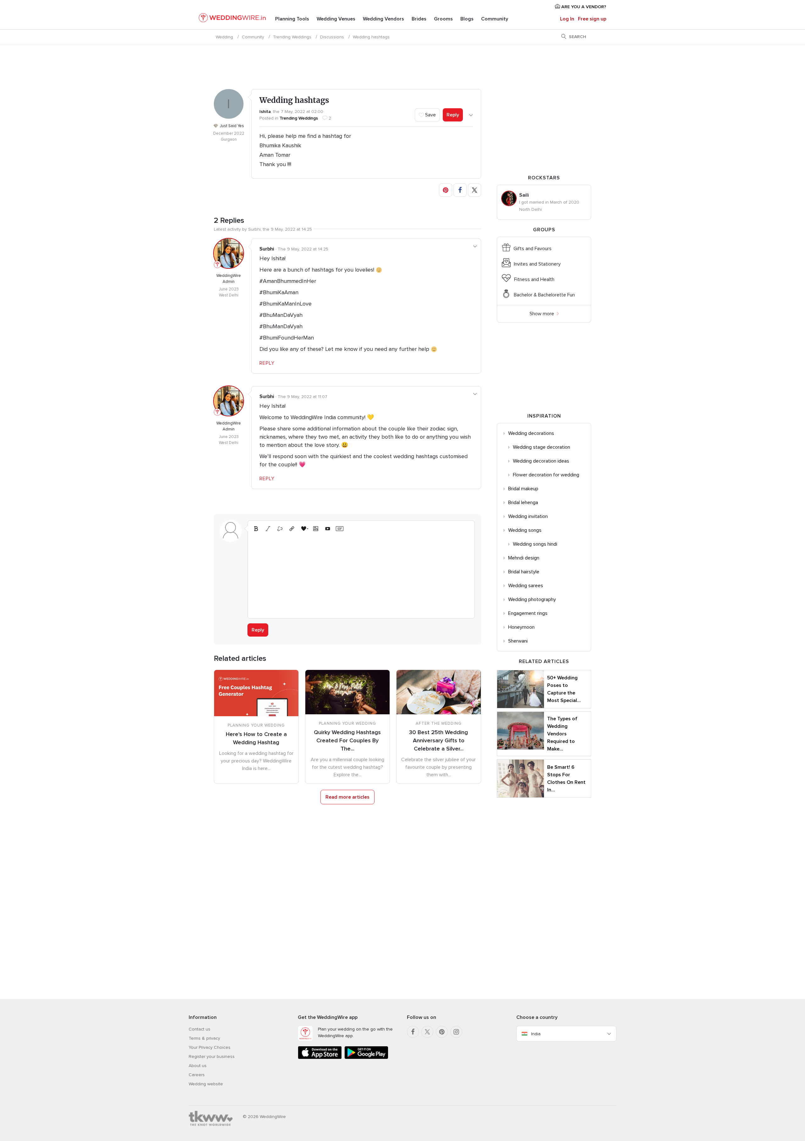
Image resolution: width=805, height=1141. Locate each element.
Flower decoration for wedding (546, 475)
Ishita (265, 111)
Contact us (199, 1029)
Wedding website (206, 1084)
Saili (524, 195)
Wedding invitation (528, 516)
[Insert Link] (292, 528)
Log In (567, 19)
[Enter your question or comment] (361, 574)
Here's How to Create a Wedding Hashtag (256, 738)
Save (430, 115)
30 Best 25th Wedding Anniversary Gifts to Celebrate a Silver (438, 740)
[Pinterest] (442, 1032)
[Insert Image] (315, 528)
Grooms (443, 19)
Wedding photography (532, 599)
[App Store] (320, 1057)
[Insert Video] (327, 528)
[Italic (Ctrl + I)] (268, 528)
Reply (453, 115)
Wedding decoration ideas (541, 461)
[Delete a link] (280, 528)
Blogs (467, 19)
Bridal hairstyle (523, 572)
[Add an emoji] (303, 528)
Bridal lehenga (523, 502)
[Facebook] (413, 1032)
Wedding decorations (531, 433)
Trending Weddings (292, 37)
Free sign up (592, 19)
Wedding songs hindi (535, 544)
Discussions (332, 37)
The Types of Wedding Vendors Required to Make (562, 734)
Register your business (212, 1056)
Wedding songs (524, 530)
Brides (419, 19)
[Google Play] (366, 1057)
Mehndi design (523, 558)
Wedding (224, 37)
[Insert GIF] (339, 528)
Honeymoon (521, 627)
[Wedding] (232, 19)
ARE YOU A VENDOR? (583, 6)
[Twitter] (427, 1032)
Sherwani (518, 641)
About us (198, 1065)
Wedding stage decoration (541, 447)
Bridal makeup (523, 489)
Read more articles (347, 797)
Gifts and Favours (533, 248)
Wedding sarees (525, 585)
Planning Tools (292, 19)
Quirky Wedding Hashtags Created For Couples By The (347, 740)
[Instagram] (456, 1032)
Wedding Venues (336, 19)
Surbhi (266, 249)
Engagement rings (527, 613)
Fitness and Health (534, 279)
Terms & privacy (204, 1038)
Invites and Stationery (537, 264)
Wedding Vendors (383, 19)
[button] (445, 190)
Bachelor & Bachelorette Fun (544, 295)
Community (494, 19)
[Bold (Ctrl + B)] (256, 528)
